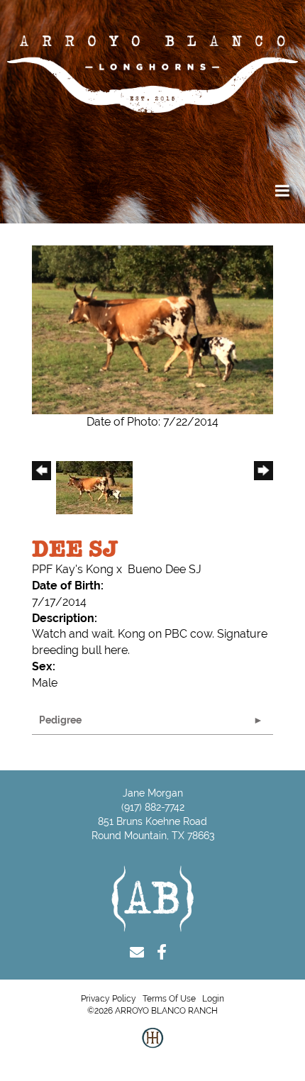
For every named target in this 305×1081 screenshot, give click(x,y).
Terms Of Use (169, 999)
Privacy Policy (108, 999)
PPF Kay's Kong (72, 569)
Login (213, 999)
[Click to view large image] (152, 329)
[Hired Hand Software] (152, 1049)
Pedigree (60, 720)
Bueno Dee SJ (164, 569)
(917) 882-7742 (152, 807)
